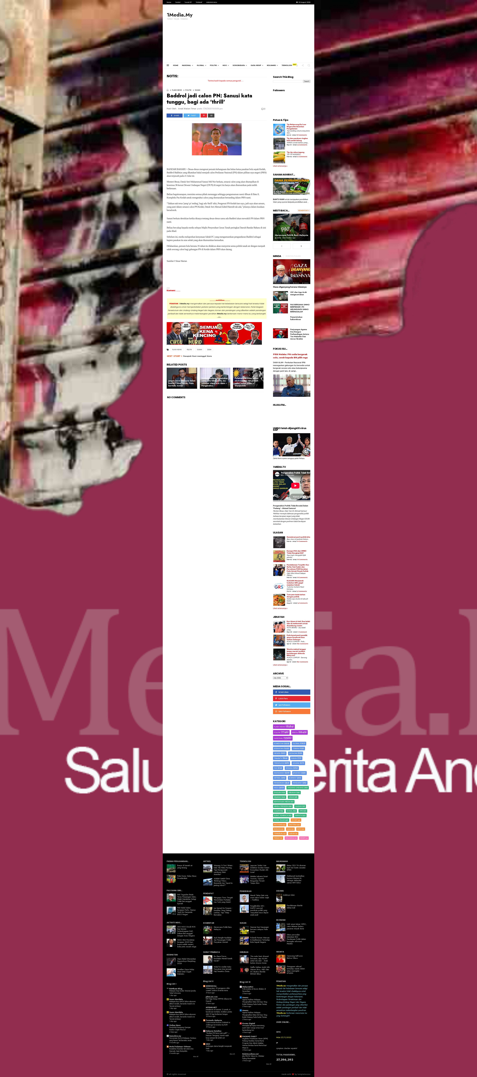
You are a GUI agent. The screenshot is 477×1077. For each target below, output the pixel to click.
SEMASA (289, 768)
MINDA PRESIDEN (281, 806)
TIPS (301, 810)
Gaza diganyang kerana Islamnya (290, 286)
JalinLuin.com (212, 996)
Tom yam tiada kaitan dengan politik (296, 595)
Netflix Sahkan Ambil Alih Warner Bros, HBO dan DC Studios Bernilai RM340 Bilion (260, 970)
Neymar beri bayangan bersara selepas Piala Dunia (259, 929)
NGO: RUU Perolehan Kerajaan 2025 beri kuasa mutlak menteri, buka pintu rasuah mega (186, 943)
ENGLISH (277, 792)
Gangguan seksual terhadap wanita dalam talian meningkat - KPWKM (296, 970)
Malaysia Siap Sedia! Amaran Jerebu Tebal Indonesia (182, 992)
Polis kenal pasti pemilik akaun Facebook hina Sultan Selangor (297, 637)
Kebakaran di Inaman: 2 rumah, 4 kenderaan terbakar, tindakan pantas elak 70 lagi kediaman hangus (219, 1011)
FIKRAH (277, 838)
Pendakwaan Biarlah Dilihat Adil (294, 906)
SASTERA (293, 824)
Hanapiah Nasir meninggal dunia (197, 356)
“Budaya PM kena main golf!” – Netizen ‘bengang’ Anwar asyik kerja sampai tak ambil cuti (218, 1035)
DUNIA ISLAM (279, 820)
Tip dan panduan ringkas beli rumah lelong (297, 139)
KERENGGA (211, 986)
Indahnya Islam (289, 895)
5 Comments (302, 156)
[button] (297, 65)
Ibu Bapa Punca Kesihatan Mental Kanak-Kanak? (223, 958)
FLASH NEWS (177, 90)
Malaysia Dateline (213, 1031)
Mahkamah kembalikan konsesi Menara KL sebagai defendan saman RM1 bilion (295, 879)
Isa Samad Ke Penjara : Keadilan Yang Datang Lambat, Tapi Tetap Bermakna (223, 911)
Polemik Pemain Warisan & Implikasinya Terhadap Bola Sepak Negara (260, 939)
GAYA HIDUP (256, 65)
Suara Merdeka (176, 999)
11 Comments (302, 541)
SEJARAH (277, 797)
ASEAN (292, 833)
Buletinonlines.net (250, 1054)
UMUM (291, 797)
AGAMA (296, 763)
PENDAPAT (297, 782)
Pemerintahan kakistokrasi (296, 318)
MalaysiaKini (247, 986)
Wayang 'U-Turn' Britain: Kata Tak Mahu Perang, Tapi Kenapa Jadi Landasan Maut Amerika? (223, 870)
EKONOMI (293, 753)
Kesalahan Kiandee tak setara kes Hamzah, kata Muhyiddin (181, 1049)
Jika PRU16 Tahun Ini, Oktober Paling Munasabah (253, 1057)
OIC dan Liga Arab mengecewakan (298, 293)
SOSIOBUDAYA (239, 65)
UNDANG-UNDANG (295, 787)
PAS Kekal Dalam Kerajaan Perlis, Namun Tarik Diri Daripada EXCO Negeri (186, 911)
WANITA (298, 815)
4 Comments (302, 145)
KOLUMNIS (271, 65)
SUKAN (197, 90)
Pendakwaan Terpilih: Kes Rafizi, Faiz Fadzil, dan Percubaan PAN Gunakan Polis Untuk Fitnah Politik (298, 568)
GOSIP (294, 820)
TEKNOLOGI (287, 65)
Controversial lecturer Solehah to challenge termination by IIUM (218, 1023)
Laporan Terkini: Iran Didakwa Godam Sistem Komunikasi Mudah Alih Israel (259, 869)
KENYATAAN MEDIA (282, 801)
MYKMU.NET (211, 1007)
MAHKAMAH (279, 773)
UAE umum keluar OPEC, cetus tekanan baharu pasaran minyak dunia (296, 926)
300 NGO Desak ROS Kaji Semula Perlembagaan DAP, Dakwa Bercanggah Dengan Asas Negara (186, 931)
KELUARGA (290, 838)
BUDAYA (277, 829)
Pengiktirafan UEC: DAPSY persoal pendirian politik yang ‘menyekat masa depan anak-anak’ (259, 910)
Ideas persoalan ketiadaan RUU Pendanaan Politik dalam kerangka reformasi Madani (296, 939)
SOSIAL (290, 810)
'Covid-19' (188, 2)
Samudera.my (175, 1036)
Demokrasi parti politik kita (298, 537)
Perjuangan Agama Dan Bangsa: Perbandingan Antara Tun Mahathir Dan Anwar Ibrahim (299, 334)
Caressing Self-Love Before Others (295, 957)
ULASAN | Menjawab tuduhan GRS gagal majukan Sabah (295, 583)
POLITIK (213, 65)
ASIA (289, 829)
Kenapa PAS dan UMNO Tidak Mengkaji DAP (296, 552)
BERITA (295, 732)
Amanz (245, 997)
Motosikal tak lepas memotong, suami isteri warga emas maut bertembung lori (253, 1027)
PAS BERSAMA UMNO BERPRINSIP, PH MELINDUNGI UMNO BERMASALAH (300, 308)
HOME (175, 65)
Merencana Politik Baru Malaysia (291, 235)
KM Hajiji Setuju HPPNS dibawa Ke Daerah (219, 1000)
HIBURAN (292, 792)
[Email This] (211, 116)
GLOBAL (200, 65)
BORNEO (292, 777)
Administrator (211, 2)
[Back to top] (470, 1071)
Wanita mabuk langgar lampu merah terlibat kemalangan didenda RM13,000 (296, 652)
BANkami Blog (175, 988)
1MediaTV (278, 758)
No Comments (302, 644)
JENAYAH (296, 773)
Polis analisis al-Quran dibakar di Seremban (254, 990)
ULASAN (298, 806)
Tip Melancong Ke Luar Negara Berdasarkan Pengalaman (296, 126)
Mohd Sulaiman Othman (180, 1046)
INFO (299, 829)
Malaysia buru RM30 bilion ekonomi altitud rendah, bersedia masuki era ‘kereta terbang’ (182, 1003)
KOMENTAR (278, 743)
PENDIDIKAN (279, 782)
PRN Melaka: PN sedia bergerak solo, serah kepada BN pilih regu (290, 356)
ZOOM (209, 350)
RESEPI (303, 838)
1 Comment (302, 632)
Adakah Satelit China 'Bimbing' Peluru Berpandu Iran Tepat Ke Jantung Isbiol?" (223, 882)
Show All (195, 1057)
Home (169, 2)
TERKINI (296, 748)
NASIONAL (186, 65)
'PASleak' (199, 2)
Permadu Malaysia (214, 1020)
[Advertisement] (238, 44)
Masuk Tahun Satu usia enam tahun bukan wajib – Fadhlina (259, 897)
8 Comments (302, 135)
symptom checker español (286, 1048)
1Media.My (180, 14)
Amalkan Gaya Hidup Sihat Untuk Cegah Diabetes (185, 971)
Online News (175, 1025)
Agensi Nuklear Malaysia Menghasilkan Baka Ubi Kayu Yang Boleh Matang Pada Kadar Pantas (254, 1001)
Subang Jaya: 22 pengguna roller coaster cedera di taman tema (218, 989)
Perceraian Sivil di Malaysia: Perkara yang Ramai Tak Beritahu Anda (182, 1039)
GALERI (277, 810)
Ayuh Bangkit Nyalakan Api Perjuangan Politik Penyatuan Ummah (222, 939)
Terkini (177, 2)
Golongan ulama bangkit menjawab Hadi (219, 1047)
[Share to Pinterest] (204, 116)
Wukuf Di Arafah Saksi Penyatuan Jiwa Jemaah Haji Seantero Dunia (222, 969)
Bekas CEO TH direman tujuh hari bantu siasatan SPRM (296, 867)
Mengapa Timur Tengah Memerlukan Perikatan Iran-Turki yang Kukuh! (223, 899)
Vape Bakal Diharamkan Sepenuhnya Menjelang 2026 (186, 961)
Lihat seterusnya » (280, 166)
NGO (225, 65)
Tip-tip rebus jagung (295, 152)
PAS (275, 768)
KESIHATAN (278, 748)
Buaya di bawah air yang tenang (185, 866)
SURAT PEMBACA (281, 815)
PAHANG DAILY (249, 1036)
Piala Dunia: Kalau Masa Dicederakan (186, 877)
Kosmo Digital (248, 1023)
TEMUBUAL (278, 833)
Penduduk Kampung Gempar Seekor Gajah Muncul (180, 1028)
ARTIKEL (277, 777)
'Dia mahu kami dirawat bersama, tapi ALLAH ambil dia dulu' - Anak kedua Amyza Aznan (259, 959)
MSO (208, 1044)
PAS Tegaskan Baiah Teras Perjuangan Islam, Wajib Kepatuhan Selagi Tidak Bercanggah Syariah (186, 899)
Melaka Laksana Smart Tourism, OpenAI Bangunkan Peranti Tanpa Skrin (259, 879)
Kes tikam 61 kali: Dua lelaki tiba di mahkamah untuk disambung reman (298, 623)
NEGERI (277, 753)
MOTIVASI (278, 824)
